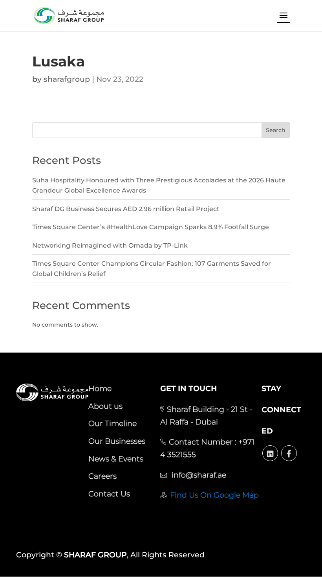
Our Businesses (116, 441)
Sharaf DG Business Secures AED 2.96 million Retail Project (126, 209)
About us (105, 406)
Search (275, 130)
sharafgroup (67, 79)
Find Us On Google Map (214, 495)
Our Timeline (112, 423)
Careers (102, 476)
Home (100, 388)
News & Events (115, 458)
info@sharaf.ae (198, 475)
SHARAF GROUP (95, 554)
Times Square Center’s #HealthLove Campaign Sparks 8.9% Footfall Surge (150, 227)
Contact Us (109, 493)
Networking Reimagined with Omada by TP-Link (110, 245)
